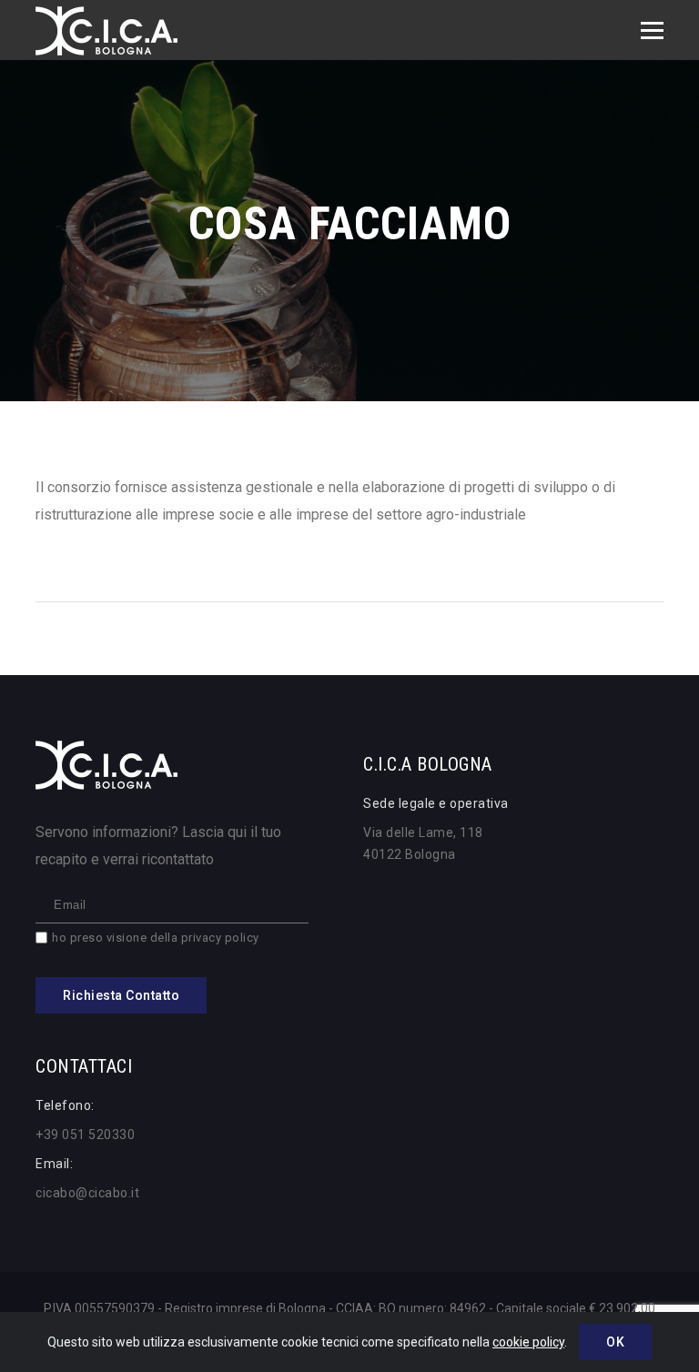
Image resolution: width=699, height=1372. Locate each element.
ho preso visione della (155, 937)
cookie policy (528, 1342)
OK (615, 1342)
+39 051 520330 (85, 1134)
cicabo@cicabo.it (87, 1192)
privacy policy (220, 937)
